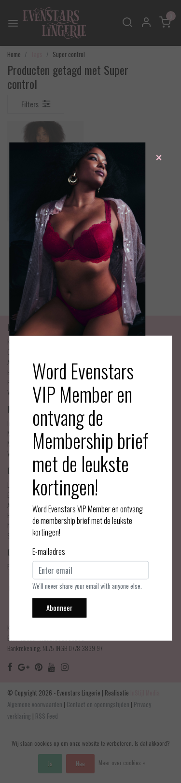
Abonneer (59, 608)
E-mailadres (48, 551)
